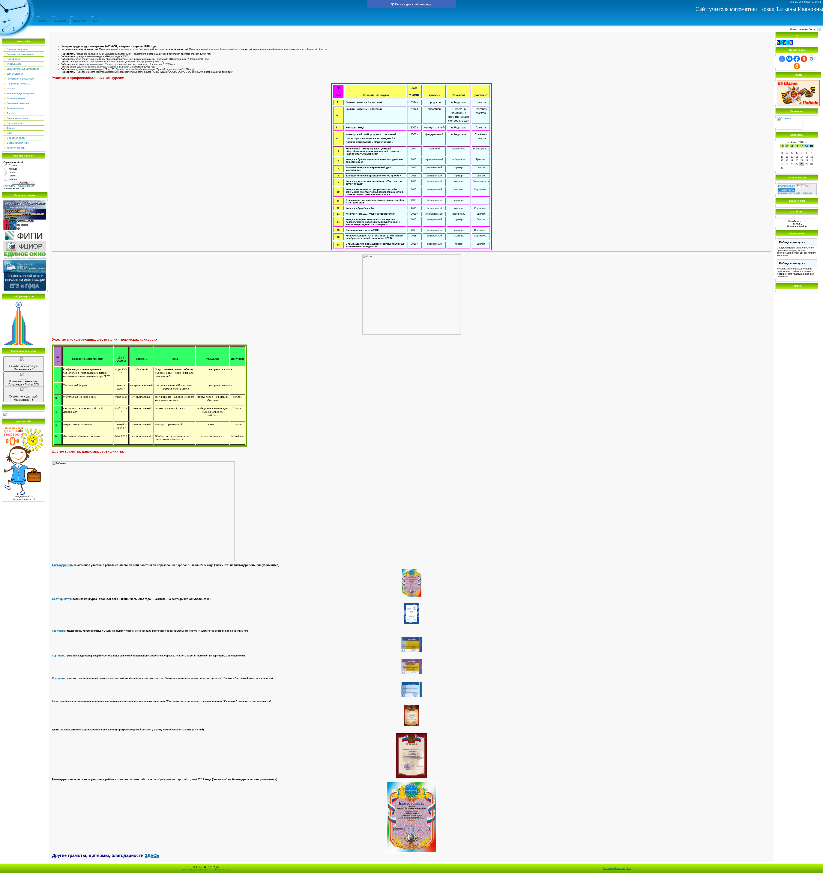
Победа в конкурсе (792, 242)
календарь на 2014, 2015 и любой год (795, 193)
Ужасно (13, 179)
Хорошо (13, 168)
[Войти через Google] (811, 58)
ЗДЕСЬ (152, 855)
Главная (42, 20)
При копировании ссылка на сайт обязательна (206, 869)
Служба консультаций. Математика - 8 (23, 398)
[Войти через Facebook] (796, 59)
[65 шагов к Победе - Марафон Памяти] (798, 105)
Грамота (57, 701)
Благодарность (62, 565)
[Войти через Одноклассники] (797, 66)
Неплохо (13, 172)
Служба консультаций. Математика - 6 (23, 367)
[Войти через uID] (782, 59)
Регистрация (79, 20)
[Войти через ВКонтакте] (789, 59)
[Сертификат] (411, 613)
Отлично (13, 165)
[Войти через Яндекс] (804, 59)
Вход (95, 20)
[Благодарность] (411, 583)
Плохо (12, 175)
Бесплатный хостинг (614, 868)
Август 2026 (796, 142)
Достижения (59, 20)
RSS (819, 29)
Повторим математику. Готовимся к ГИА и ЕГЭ (23, 383)
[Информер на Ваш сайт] (789, 128)
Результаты (9, 186)
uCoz (628, 868)
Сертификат (60, 599)
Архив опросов (26, 186)
